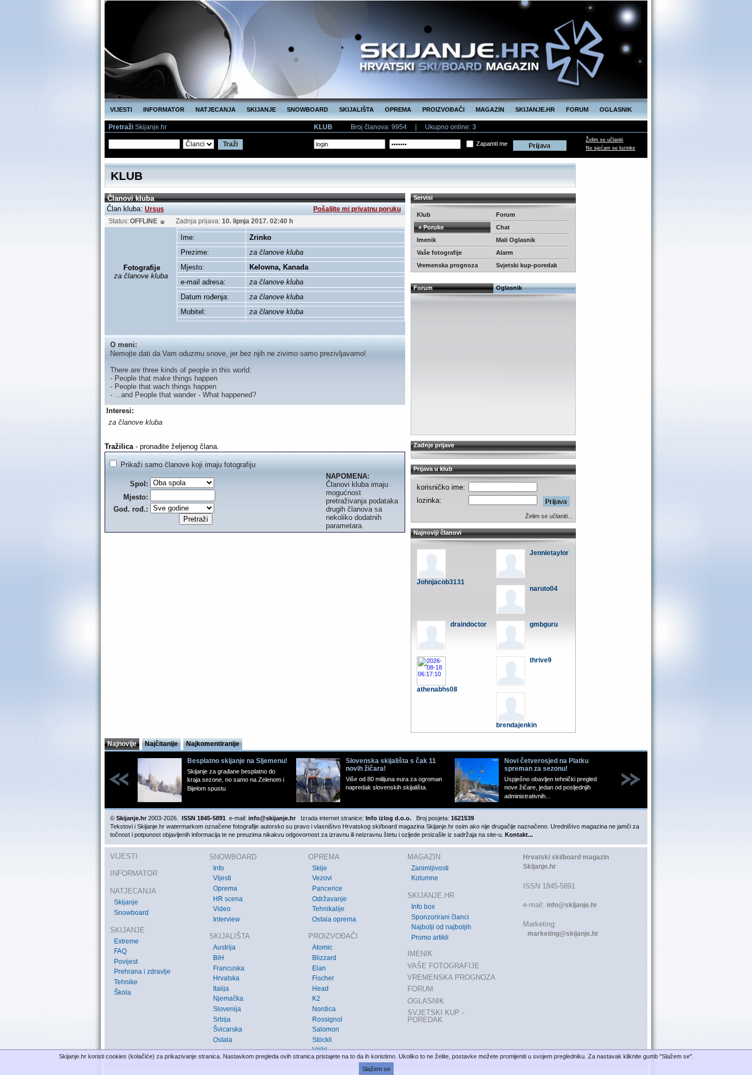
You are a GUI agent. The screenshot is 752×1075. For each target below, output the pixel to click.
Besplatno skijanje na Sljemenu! (237, 761)
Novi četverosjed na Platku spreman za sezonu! (546, 764)
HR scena (228, 899)
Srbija (222, 1019)
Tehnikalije (328, 909)
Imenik (426, 240)
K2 (316, 998)
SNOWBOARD (307, 109)
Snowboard (131, 913)
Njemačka (228, 998)
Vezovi (322, 878)
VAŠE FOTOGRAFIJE (443, 965)
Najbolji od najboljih (441, 927)
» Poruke (430, 227)
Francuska (228, 968)
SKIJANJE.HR (535, 109)
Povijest (126, 962)
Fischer (323, 978)
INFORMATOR (163, 109)
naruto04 (544, 589)
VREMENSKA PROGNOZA (451, 977)
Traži (230, 144)
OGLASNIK (616, 109)
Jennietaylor (549, 553)
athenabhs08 (437, 689)
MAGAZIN (490, 109)
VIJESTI (121, 109)
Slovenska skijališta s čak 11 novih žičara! (391, 764)
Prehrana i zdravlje (142, 971)
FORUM (577, 109)
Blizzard (324, 958)
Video (222, 909)
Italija (221, 988)
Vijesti (222, 878)
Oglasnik (509, 287)
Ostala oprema (334, 919)
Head (320, 988)
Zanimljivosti (430, 868)
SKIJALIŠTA (356, 109)
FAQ (120, 951)
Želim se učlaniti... (549, 516)
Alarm (504, 252)
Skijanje (126, 902)
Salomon (325, 1029)
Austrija (224, 947)
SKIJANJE (261, 109)
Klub (424, 214)
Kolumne (424, 878)
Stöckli (322, 1040)
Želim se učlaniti (604, 139)
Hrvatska (226, 978)
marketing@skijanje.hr (562, 933)
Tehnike (126, 982)
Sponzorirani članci (440, 917)
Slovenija (227, 1009)
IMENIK (420, 953)
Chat (503, 227)
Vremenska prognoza (447, 265)
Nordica (324, 1009)
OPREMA (398, 109)
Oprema (225, 888)
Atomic (322, 947)
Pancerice (327, 888)
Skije (319, 868)
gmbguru (544, 624)
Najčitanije (161, 744)
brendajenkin (516, 725)
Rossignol (327, 1019)
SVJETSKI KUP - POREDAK (435, 1016)
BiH (218, 958)
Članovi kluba (130, 198)
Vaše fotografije (439, 252)
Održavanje (329, 899)
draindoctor (468, 624)
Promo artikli (430, 937)
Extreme (126, 941)
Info (218, 868)
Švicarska (227, 1029)
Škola (122, 992)
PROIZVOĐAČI (443, 109)
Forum (505, 214)
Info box (423, 907)
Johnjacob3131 (441, 582)
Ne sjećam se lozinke (610, 148)
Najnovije (122, 744)
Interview (226, 919)
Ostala (222, 1040)
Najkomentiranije (212, 744)
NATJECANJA (215, 109)
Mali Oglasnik (515, 240)
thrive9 (541, 660)
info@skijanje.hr (572, 905)
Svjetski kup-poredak (526, 265)
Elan (319, 968)
